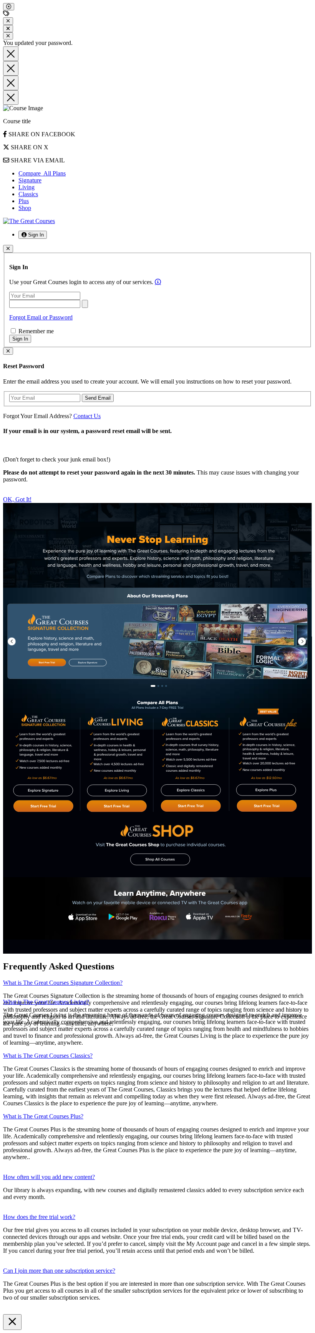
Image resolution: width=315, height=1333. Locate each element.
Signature (29, 180)
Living (26, 187)
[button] (32, 235)
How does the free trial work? (39, 1217)
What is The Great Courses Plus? (43, 1116)
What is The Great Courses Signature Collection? (63, 982)
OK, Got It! (17, 499)
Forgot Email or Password (41, 317)
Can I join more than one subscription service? (59, 1270)
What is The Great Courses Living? (46, 1002)
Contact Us (87, 416)
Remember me (35, 331)
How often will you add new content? (49, 1177)
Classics (28, 194)
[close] (8, 6)
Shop (24, 208)
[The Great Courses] (29, 221)
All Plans (42, 173)
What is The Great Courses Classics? (48, 1055)
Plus (23, 201)
